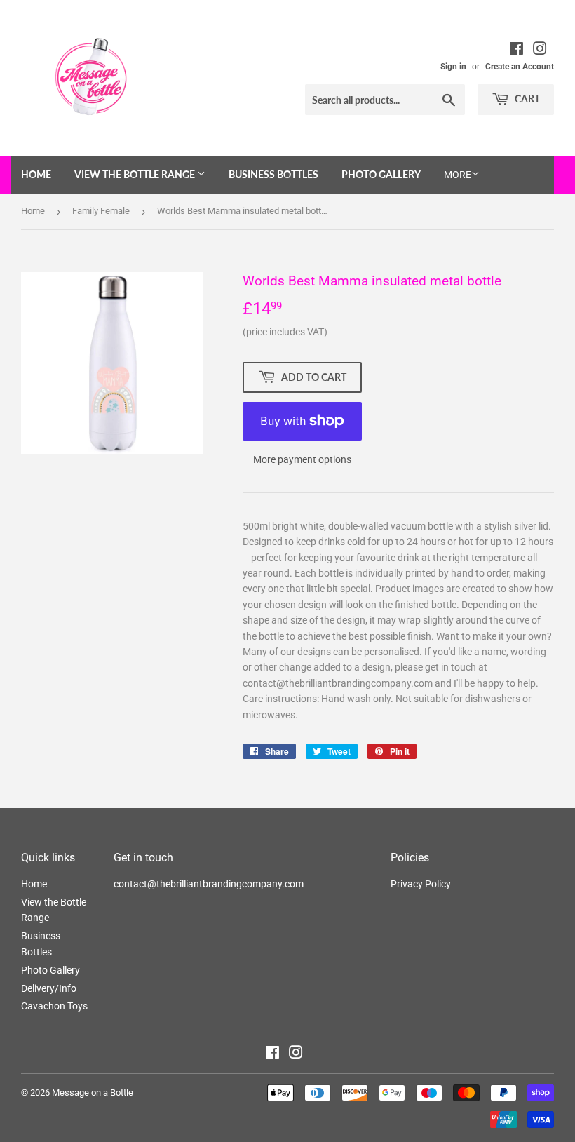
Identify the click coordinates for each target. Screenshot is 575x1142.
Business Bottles (273, 174)
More (457, 174)
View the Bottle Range (135, 174)
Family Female (101, 211)
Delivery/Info (48, 988)
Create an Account (519, 67)
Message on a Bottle (92, 1092)
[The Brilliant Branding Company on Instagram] (540, 50)
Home (36, 174)
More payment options (302, 459)
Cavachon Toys (54, 1006)
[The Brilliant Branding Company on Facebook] (516, 50)
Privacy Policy (421, 883)
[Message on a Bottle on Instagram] (296, 1054)
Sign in (453, 67)
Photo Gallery (381, 174)
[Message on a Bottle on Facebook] (272, 1054)
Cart (526, 99)
